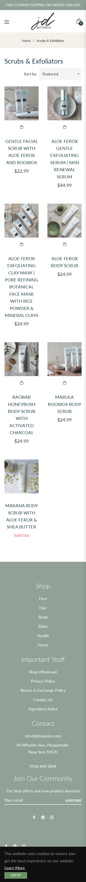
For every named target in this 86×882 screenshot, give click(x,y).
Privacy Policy (43, 681)
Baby (43, 626)
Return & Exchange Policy (43, 690)
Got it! (16, 875)
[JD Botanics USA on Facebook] (34, 816)
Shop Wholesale (43, 671)
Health (43, 635)
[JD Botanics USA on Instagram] (52, 816)
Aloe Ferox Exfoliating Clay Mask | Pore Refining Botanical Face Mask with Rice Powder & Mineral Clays (21, 287)
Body (43, 617)
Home (26, 41)
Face (43, 598)
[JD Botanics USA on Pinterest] (43, 816)
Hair (43, 607)
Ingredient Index (43, 708)
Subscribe (73, 800)
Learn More (14, 867)
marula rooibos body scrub (64, 404)
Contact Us (43, 699)
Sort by (30, 73)
